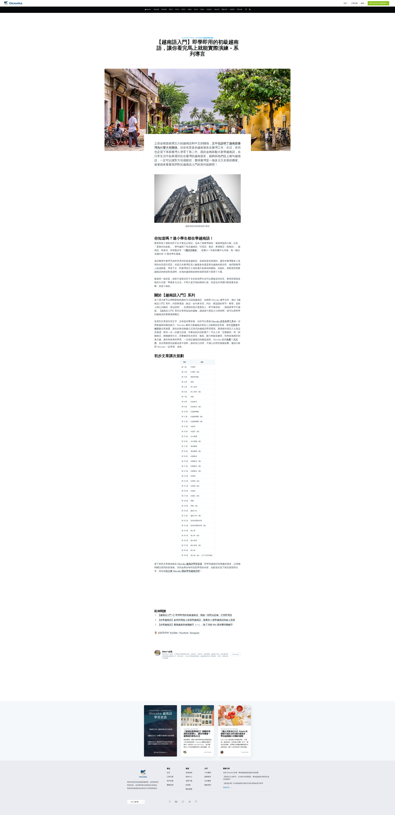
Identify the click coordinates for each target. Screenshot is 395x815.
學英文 (171, 9)
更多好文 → (227, 787)
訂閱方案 (170, 777)
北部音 (234, 324)
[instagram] (183, 802)
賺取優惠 (189, 789)
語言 (168, 772)
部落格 (188, 785)
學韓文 (183, 9)
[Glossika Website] (13, 3)
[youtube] (176, 802)
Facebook (184, 632)
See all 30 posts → (160, 752)
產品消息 (156, 9)
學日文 (177, 9)
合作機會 (207, 781)
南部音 (157, 328)
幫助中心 (189, 777)
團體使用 (170, 785)
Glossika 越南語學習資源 (204, 38)
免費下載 (189, 781)
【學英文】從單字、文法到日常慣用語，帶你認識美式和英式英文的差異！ (246, 778)
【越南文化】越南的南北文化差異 (161, 729)
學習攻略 (164, 9)
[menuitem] (156, 9)
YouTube (174, 632)
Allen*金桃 (167, 651)
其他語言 (209, 9)
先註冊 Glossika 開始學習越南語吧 (183, 570)
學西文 (202, 9)
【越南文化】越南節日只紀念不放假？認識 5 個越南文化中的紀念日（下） (160, 743)
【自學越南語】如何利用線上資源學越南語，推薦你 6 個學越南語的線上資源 (196, 619)
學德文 (190, 9)
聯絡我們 (207, 785)
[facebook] (169, 802)
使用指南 (189, 772)
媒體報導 (207, 777)
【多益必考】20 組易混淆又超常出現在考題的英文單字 (243, 783)
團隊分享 (224, 9)
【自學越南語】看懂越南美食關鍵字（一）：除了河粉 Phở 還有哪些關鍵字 (195, 624)
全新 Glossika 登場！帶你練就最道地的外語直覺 (240, 772)
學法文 (196, 9)
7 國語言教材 (190, 250)
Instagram (194, 632)
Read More (235, 654)
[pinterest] (196, 802)
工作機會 (207, 772)
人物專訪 (232, 9)
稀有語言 (217, 9)
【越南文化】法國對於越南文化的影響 (160, 735)
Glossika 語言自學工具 (222, 321)
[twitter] (189, 802)
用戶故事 (239, 9)
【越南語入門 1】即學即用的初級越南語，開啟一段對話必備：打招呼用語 (195, 614)
